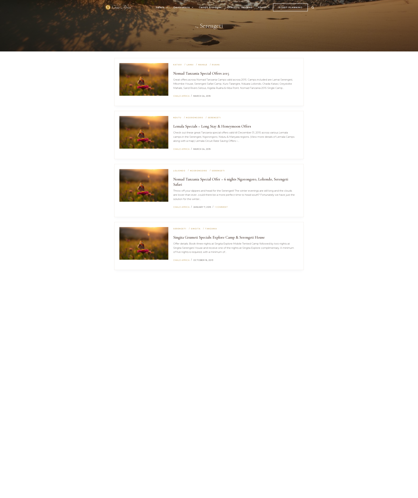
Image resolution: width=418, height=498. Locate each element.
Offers (231, 7)
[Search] (312, 7)
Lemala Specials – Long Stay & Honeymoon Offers (212, 126)
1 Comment (221, 207)
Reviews (246, 7)
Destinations (181, 7)
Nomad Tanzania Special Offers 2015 (201, 73)
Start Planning (290, 7)
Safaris (160, 7)
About (262, 7)
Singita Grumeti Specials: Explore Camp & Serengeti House (219, 237)
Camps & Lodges (210, 7)
